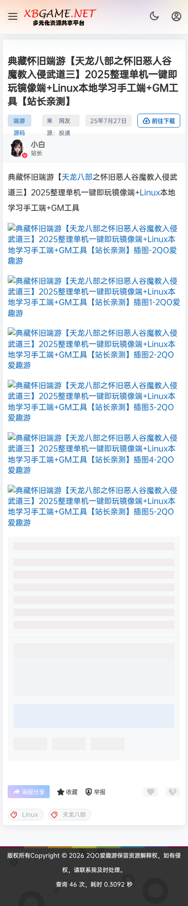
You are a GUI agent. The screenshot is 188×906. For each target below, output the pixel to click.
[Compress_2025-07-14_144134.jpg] (94, 401)
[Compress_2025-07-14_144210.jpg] (94, 349)
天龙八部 (77, 176)
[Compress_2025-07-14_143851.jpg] (94, 244)
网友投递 (64, 121)
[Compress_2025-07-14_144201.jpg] (94, 297)
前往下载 (163, 121)
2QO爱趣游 (100, 855)
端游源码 (19, 121)
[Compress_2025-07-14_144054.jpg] (94, 454)
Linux (150, 192)
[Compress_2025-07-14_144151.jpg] (94, 506)
